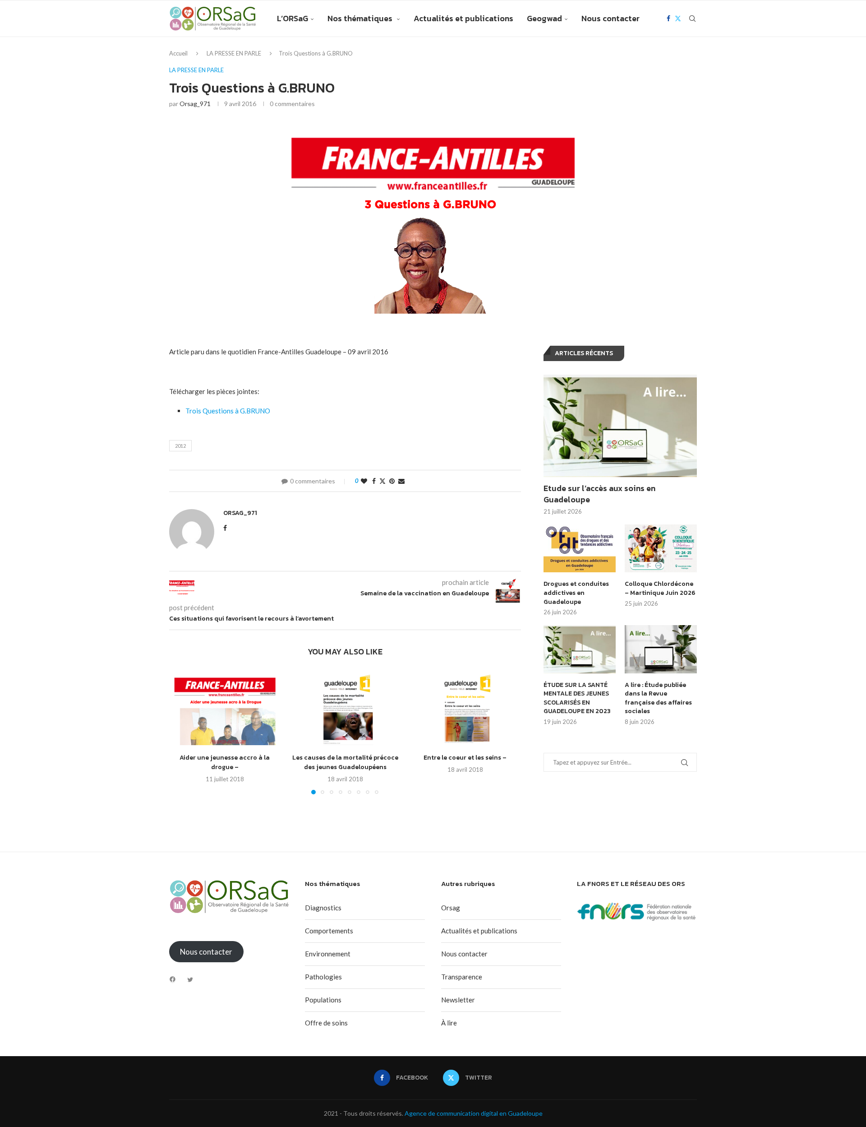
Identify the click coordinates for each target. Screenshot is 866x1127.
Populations (323, 1000)
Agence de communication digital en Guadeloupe (474, 1113)
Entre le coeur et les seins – (465, 757)
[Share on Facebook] (374, 481)
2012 (180, 446)
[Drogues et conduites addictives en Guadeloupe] (580, 548)
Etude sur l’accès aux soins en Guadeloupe (599, 493)
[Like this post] (364, 481)
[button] (181, 732)
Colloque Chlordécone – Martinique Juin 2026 (660, 588)
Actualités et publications (463, 18)
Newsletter (458, 1000)
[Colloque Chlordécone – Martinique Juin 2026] (661, 548)
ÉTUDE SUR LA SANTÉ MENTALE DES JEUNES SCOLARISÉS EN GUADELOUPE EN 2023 (577, 698)
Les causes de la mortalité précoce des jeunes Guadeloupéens (345, 762)
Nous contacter (610, 18)
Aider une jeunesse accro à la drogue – (225, 762)
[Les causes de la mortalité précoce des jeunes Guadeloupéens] (345, 708)
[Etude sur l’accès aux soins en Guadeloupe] (620, 426)
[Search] (692, 18)
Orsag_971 (195, 103)
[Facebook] (668, 18)
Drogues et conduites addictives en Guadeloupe (576, 593)
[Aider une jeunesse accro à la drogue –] (225, 708)
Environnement (327, 954)
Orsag (450, 908)
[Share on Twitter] (382, 481)
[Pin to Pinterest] (392, 481)
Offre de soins (326, 1023)
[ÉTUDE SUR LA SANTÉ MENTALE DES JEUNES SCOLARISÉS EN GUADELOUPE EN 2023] (580, 649)
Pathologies (323, 977)
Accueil (178, 53)
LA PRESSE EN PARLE (234, 53)
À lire (449, 1023)
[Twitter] (678, 18)
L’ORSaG (292, 18)
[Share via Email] (401, 481)
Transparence (461, 977)
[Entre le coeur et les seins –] (465, 708)
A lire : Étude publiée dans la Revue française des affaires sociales (658, 698)
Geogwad (544, 18)
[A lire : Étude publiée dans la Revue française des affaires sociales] (661, 649)
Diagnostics (323, 908)
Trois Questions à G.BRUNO (227, 411)
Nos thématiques (360, 18)
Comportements (329, 931)
